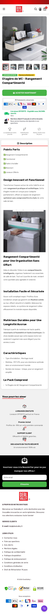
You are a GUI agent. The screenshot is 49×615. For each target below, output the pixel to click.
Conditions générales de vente (16, 563)
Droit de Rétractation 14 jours (16, 570)
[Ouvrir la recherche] (35, 9)
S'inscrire (24, 484)
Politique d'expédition (12, 556)
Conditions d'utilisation (13, 566)
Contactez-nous (10, 538)
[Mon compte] (40, 9)
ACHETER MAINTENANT (25, 93)
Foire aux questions (11, 541)
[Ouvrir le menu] (4, 9)
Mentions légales (10, 548)
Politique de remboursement (15, 559)
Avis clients (8, 545)
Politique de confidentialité (14, 552)
